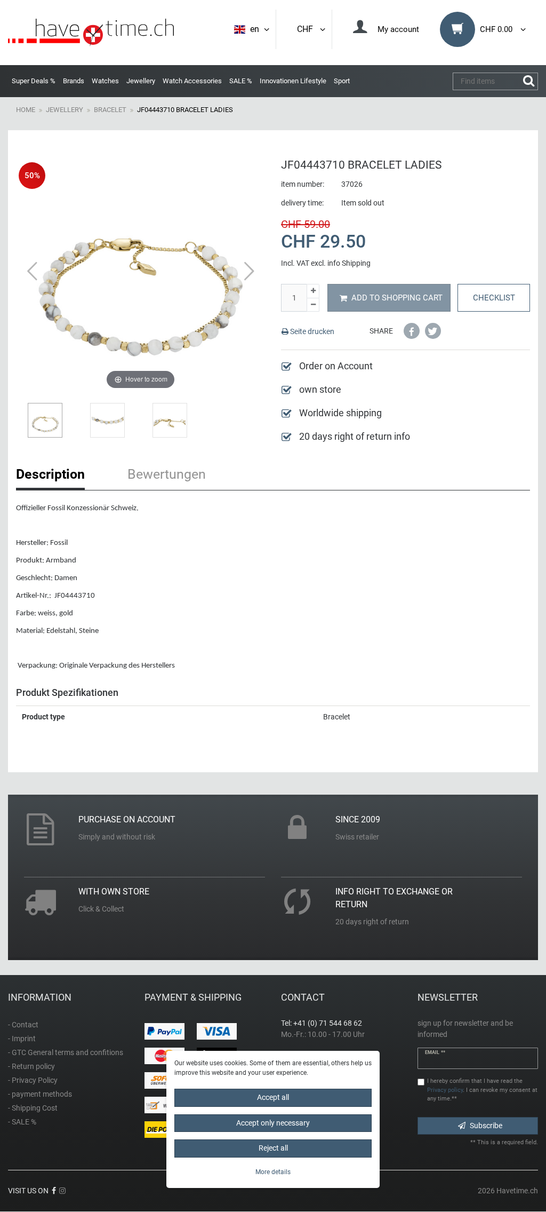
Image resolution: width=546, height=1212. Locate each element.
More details (273, 1172)
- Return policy (31, 1066)
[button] (412, 331)
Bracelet (110, 110)
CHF (307, 29)
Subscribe (486, 1125)
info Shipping (349, 263)
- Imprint (22, 1038)
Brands (73, 81)
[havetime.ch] (91, 32)
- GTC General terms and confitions (65, 1052)
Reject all (273, 1148)
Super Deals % (33, 81)
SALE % (240, 81)
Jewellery (140, 81)
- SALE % (22, 1122)
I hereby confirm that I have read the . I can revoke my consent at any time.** (482, 1090)
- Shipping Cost (33, 1108)
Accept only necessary (273, 1123)
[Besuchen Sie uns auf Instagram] (62, 1190)
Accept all (273, 1097)
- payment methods (40, 1094)
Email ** (435, 1052)
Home (25, 110)
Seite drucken (311, 331)
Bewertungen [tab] (166, 474)
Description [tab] (50, 474)
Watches (105, 81)
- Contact (23, 1024)
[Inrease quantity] (313, 291)
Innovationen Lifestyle (293, 81)
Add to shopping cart (397, 298)
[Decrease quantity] (313, 305)
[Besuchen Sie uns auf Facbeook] (54, 1190)
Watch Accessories (192, 81)
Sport (342, 81)
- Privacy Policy (33, 1080)
